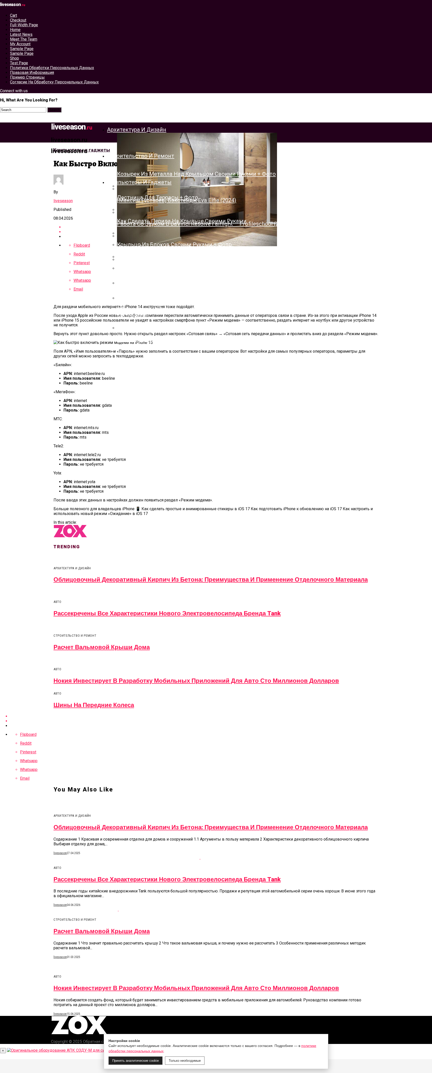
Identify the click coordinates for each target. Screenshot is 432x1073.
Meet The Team (23, 39)
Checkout (18, 20)
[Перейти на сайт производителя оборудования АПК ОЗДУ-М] (66, 1050)
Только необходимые (185, 1060)
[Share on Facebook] (221, 716)
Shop (14, 58)
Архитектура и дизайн (136, 129)
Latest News (21, 34)
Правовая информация (32, 72)
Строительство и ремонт (140, 156)
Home (15, 29)
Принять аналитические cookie (135, 1060)
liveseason (63, 200)
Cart (13, 15)
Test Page (19, 63)
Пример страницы (27, 77)
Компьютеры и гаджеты (139, 182)
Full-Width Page (24, 25)
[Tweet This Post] (221, 721)
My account (20, 44)
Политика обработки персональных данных (52, 67)
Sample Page (22, 48)
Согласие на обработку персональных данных (54, 82)
